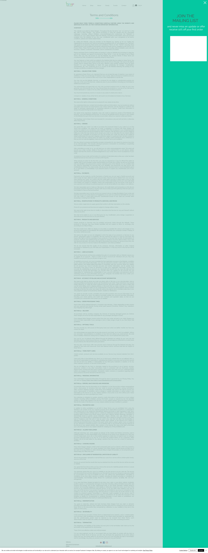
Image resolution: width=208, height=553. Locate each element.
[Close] (206, 550)
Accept (201, 550)
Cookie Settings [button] (183, 550)
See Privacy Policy (148, 550)
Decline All (192, 550)
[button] (205, 2)
